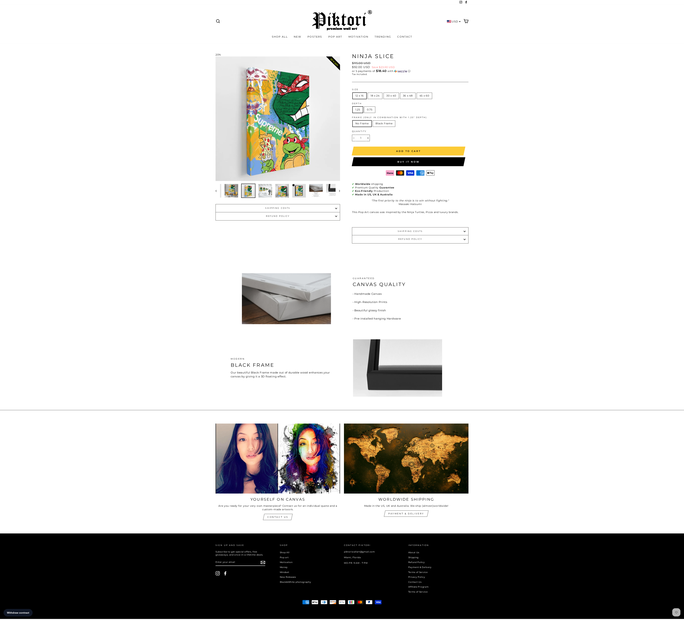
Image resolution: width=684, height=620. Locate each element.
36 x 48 (408, 95)
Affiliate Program (418, 586)
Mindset (284, 572)
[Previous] (218, 191)
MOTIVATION (358, 36)
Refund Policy (278, 216)
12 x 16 (359, 95)
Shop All (285, 552)
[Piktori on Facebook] (225, 573)
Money (284, 567)
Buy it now (408, 161)
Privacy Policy (416, 577)
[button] (410, 71)
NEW (297, 36)
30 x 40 (391, 95)
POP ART (335, 36)
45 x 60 (424, 95)
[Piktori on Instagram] (218, 573)
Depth (357, 103)
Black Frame (384, 123)
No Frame (362, 123)
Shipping (413, 557)
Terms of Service (418, 572)
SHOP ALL (280, 36)
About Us (413, 552)
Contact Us (277, 517)
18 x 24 (375, 95)
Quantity (359, 131)
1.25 (357, 109)
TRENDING (383, 36)
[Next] (338, 191)
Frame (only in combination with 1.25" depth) (389, 117)
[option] (278, 118)
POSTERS (314, 36)
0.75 (369, 109)
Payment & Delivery (406, 513)
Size (355, 89)
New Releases (288, 577)
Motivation (286, 562)
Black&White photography (295, 582)
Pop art (284, 557)
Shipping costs (277, 208)
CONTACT (404, 36)
